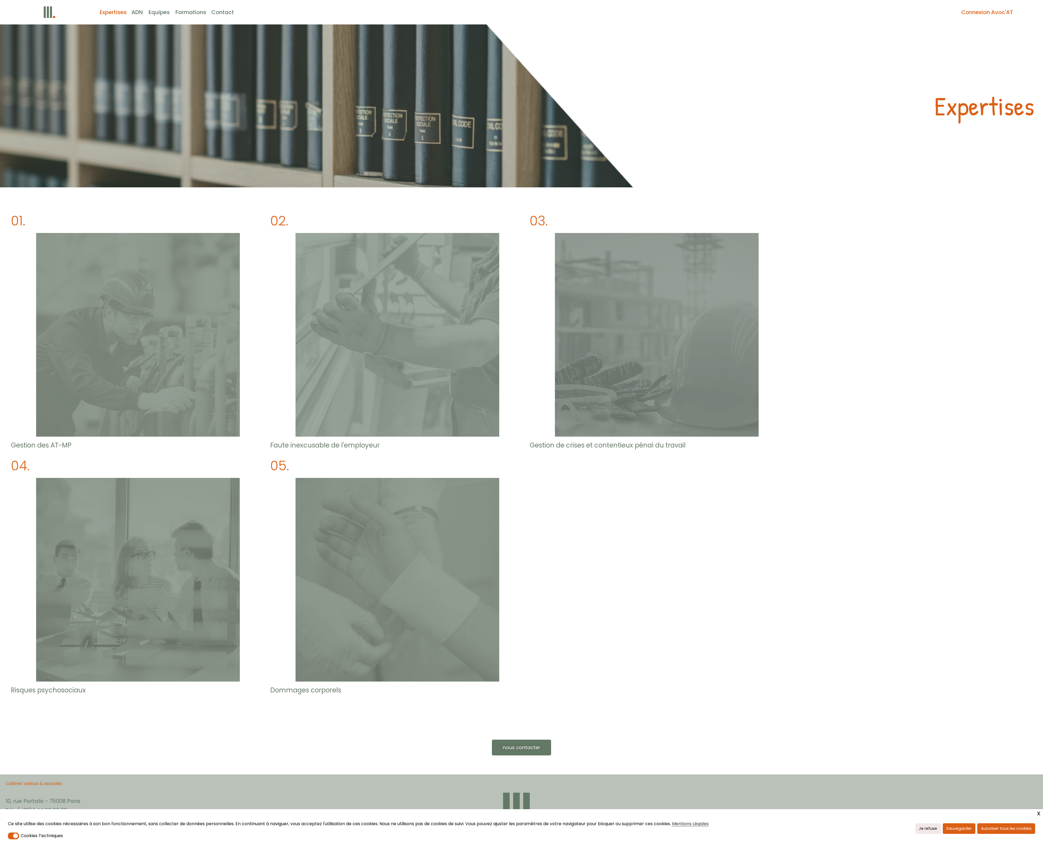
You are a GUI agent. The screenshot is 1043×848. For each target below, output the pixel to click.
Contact (222, 12)
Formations (190, 12)
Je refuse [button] (928, 828)
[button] (13, 836)
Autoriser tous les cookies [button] (1006, 828)
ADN (137, 12)
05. (279, 466)
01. (18, 221)
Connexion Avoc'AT (987, 12)
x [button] (1038, 813)
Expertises (113, 12)
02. (279, 221)
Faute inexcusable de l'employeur (325, 445)
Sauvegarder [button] (959, 828)
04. (20, 466)
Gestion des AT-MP (41, 445)
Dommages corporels (305, 690)
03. (539, 221)
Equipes (159, 12)
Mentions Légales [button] (690, 824)
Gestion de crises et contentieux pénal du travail (608, 445)
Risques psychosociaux (48, 690)
